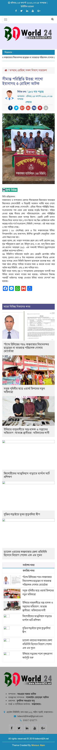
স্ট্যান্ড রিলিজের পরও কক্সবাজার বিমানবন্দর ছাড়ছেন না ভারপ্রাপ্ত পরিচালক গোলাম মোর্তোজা (26, 348)
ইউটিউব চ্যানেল (27, 6)
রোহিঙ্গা (21, 70)
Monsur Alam (38, 745)
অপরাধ (13, 70)
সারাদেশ (42, 70)
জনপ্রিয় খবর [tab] (28, 570)
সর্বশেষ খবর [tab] (28, 565)
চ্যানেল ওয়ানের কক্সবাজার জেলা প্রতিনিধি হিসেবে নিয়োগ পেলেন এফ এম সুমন (25, 553)
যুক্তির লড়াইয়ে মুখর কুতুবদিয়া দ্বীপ (22, 514)
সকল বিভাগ (32, 70)
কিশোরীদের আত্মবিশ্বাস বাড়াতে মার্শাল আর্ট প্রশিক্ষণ (27, 475)
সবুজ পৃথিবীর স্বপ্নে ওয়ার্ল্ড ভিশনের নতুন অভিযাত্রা (24, 390)
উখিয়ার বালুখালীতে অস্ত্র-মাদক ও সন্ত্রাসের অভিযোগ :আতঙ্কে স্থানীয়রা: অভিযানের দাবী (26, 431)
